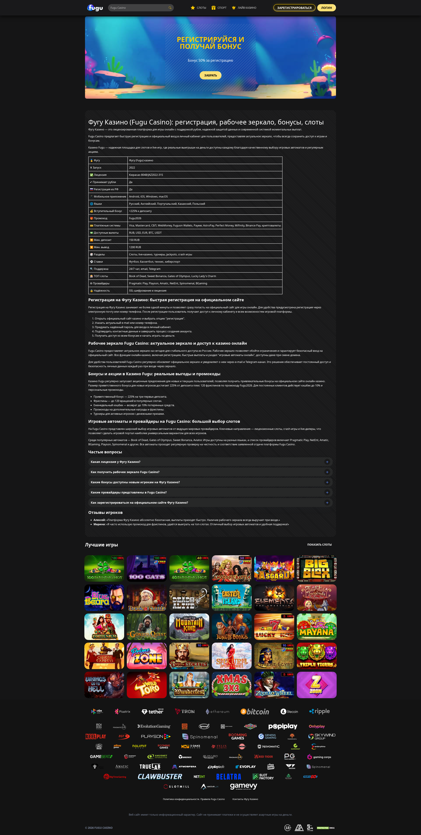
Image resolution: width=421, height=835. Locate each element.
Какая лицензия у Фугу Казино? (115, 462)
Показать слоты (319, 544)
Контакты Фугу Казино (245, 799)
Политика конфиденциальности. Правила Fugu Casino (194, 799)
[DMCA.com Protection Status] (326, 828)
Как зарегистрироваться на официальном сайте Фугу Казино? (139, 502)
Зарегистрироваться (294, 8)
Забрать (210, 75)
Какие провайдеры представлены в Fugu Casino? (129, 492)
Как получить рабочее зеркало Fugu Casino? (125, 472)
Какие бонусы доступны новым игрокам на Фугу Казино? (135, 482)
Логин (326, 8)
